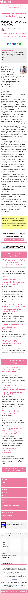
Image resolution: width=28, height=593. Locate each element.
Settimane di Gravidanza (19, 5)
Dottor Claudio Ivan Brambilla (8, 436)
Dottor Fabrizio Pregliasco (8, 332)
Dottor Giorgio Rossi (7, 397)
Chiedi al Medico (6, 5)
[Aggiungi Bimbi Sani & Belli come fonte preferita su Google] (14, 247)
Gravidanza (5, 482)
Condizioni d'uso (5, 548)
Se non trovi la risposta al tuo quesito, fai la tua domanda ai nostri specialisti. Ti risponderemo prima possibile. (14, 237)
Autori (3, 551)
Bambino (4, 489)
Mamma (4, 496)
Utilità (6, 10)
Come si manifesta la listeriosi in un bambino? (12, 327)
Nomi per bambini (7, 515)
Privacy (3, 544)
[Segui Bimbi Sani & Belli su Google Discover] (14, 15)
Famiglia (4, 499)
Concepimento (6, 479)
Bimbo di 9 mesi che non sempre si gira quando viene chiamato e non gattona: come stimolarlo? (13, 390)
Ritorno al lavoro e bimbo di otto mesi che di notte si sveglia (13, 282)
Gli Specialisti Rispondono (13, 10)
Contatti (3, 539)
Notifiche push (5, 559)
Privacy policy (5, 546)
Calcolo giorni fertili (7, 512)
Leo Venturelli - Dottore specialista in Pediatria (17, 28)
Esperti (3, 553)
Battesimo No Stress (14, 7)
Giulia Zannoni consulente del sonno (10, 375)
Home (2, 10)
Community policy (5, 550)
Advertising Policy (6, 557)
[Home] (10, 1)
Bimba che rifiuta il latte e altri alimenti (12, 342)
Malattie (4, 492)
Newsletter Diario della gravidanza (9, 555)
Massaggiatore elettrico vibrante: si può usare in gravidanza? (13, 430)
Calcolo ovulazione (7, 509)
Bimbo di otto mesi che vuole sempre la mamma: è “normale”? (13, 262)
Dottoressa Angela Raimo (8, 268)
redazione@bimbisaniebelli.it (11, 585)
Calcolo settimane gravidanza (10, 505)
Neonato (4, 486)
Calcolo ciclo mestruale (8, 519)
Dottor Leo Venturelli (7, 347)
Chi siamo (4, 540)
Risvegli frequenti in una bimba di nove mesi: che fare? (12, 369)
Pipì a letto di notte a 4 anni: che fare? (13, 412)
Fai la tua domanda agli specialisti (14, 469)
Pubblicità (4, 542)
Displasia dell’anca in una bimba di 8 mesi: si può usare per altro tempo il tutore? (13, 308)
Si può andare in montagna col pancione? (10, 450)
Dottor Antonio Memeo (7, 314)
